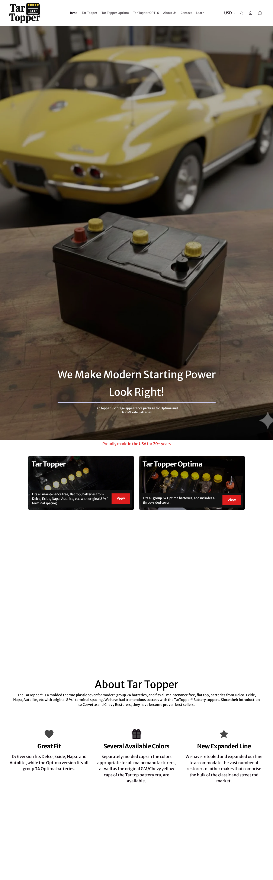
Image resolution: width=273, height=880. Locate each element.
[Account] (250, 13)
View (121, 498)
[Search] (241, 13)
